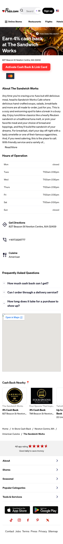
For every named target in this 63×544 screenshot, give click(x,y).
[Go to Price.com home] (10, 11)
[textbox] (57, 11)
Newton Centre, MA (44, 428)
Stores (6, 470)
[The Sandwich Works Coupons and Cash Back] (14, 403)
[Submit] (21, 11)
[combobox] (30, 10)
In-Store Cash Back (21, 428)
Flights (48, 21)
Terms (25, 531)
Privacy (43, 531)
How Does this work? (49, 33)
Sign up (48, 11)
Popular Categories (14, 488)
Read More (11, 147)
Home (5, 428)
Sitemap (53, 531)
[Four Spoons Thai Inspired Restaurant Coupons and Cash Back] (41, 403)
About (6, 461)
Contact (9, 531)
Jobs (18, 531)
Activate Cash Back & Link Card (26, 66)
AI (39, 11)
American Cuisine (11, 433)
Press (34, 531)
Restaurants (34, 21)
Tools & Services (12, 497)
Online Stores (15, 21)
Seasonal (8, 479)
